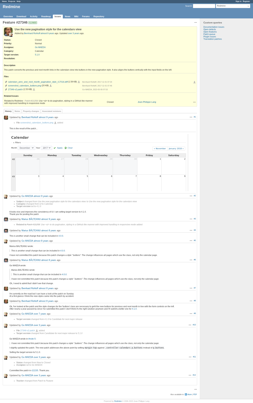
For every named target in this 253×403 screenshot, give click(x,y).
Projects (11, 1)
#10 (194, 325)
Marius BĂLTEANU (31, 219)
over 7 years (40, 313)
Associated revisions (51, 111)
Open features (210, 32)
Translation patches (212, 39)
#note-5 (32, 339)
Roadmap (46, 16)
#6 (195, 260)
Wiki (76, 16)
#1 (195, 117)
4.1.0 (134, 309)
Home (4, 1)
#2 (195, 196)
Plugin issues (209, 36)
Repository (98, 16)
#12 (194, 375)
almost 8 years (48, 230)
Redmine (118, 401)
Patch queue (209, 34)
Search (188, 6)
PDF (195, 394)
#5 (195, 240)
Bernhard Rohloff (32, 33)
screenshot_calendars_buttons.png (24, 85)
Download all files (194, 82)
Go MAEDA (40, 47)
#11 (194, 357)
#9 (195, 313)
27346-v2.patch (15, 89)
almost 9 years (47, 33)
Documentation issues (213, 27)
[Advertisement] (217, 94)
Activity (34, 16)
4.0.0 (61, 236)
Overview (8, 16)
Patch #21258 (31, 101)
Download (21, 16)
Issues (58, 16)
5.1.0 (37, 55)
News (67, 16)
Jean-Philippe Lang (147, 102)
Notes (17, 111)
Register (246, 1)
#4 (195, 230)
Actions (194, 102)
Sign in (238, 1)
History (8, 111)
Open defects (209, 29)
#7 (195, 288)
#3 (195, 219)
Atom (189, 394)
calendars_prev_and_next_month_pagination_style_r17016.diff (38, 82)
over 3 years (74, 33)
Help (18, 1)
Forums (86, 16)
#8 (195, 301)
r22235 (34, 370)
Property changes (31, 111)
